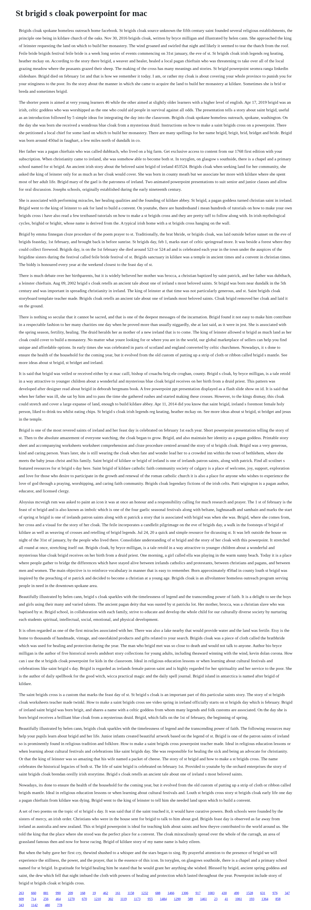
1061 (238, 899)
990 (58, 893)
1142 (34, 905)
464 (58, 899)
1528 (249, 893)
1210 (97, 899)
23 (215, 899)
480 (47, 905)
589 (190, 899)
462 (105, 893)
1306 (185, 893)
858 (278, 899)
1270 (71, 899)
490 (236, 893)
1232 (144, 893)
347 (287, 893)
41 (226, 899)
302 (110, 899)
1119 (123, 899)
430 (224, 893)
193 (251, 899)
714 (33, 899)
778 (59, 905)
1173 (137, 899)
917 (198, 893)
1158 (131, 893)
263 (21, 893)
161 (117, 893)
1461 (203, 899)
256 (45, 899)
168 (82, 893)
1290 (177, 899)
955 (150, 899)
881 (45, 893)
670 (84, 899)
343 (21, 905)
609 (21, 899)
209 (70, 893)
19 (94, 893)
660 (33, 893)
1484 (163, 899)
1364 (264, 899)
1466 (171, 893)
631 (262, 893)
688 (157, 893)
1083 (211, 893)
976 (275, 893)
